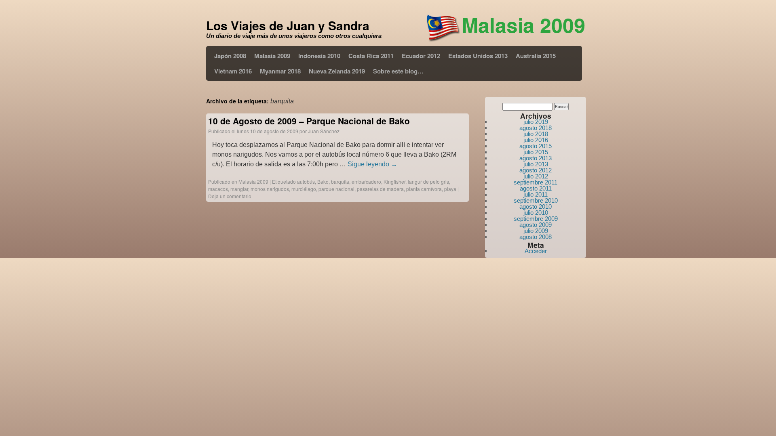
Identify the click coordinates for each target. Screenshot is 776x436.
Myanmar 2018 (280, 71)
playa (450, 188)
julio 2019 (535, 121)
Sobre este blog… (398, 71)
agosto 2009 (535, 224)
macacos (218, 188)
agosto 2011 (536, 188)
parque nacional (336, 188)
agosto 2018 (535, 127)
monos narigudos (270, 188)
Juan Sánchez (324, 131)
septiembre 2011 (535, 182)
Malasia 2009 (272, 55)
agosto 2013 (535, 158)
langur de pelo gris (428, 181)
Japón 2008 (230, 55)
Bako (323, 181)
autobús (306, 181)
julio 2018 (535, 133)
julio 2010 (535, 212)
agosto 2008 (535, 236)
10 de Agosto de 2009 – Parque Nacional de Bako (309, 121)
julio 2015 (535, 152)
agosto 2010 (535, 206)
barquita (340, 181)
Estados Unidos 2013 (478, 55)
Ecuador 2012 (421, 55)
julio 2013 (535, 164)
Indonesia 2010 (319, 55)
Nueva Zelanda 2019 (337, 71)
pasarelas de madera (380, 188)
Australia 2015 (536, 55)
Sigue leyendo (372, 164)
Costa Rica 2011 (371, 55)
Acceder (536, 250)
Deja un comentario (229, 196)
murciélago (303, 188)
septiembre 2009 (536, 218)
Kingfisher (394, 181)
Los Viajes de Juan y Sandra (287, 25)
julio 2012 (535, 176)
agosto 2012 (535, 170)
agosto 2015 (535, 146)
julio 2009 (535, 230)
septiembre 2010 (536, 200)
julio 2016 (535, 139)
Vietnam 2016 (233, 71)
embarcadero (366, 181)
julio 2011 (535, 194)
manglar (239, 188)
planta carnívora (424, 188)
